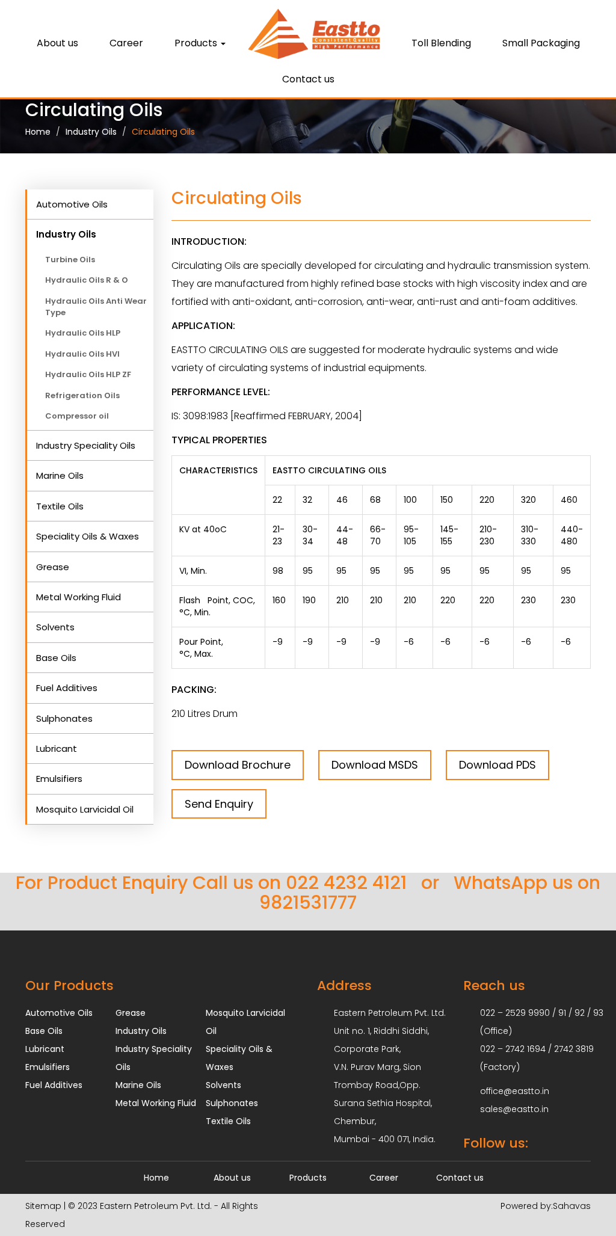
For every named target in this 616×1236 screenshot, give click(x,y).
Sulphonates (64, 718)
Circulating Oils (163, 132)
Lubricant (56, 748)
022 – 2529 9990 (515, 1013)
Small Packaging (541, 43)
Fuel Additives (66, 687)
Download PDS (497, 764)
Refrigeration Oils (82, 395)
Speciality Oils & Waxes (87, 536)
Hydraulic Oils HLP (82, 333)
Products (308, 1178)
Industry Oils (91, 132)
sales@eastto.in (514, 1109)
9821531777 (308, 902)
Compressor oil (77, 416)
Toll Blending (441, 43)
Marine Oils (60, 475)
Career (126, 43)
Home (38, 132)
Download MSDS (374, 764)
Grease (52, 567)
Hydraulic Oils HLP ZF (88, 374)
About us (57, 43)
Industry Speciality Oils (85, 445)
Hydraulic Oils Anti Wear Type (96, 306)
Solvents (55, 627)
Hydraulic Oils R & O (86, 280)
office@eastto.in (514, 1091)
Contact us (308, 79)
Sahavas (572, 1206)
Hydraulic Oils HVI (82, 354)
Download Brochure (238, 764)
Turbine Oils (70, 259)
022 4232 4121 (346, 883)
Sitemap (43, 1206)
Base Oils (56, 657)
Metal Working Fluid (78, 597)
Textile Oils (60, 506)
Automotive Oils (72, 204)
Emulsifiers (59, 778)
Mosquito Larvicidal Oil (85, 809)
